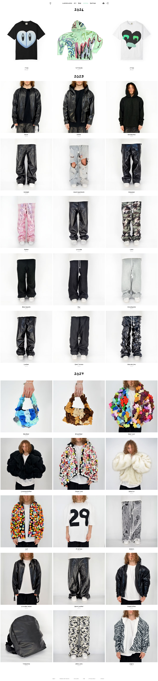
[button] (108, 3)
